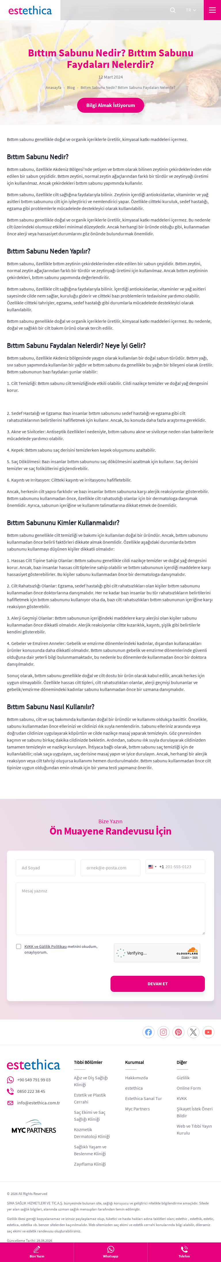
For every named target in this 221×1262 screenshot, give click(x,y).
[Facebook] (148, 1032)
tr (188, 10)
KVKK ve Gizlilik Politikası (45, 946)
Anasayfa (53, 87)
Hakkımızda (136, 1077)
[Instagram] (163, 1032)
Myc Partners (137, 1109)
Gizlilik (183, 1077)
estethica (134, 1088)
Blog (71, 87)
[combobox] (155, 866)
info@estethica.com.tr (38, 1103)
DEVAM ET (158, 983)
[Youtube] (208, 1032)
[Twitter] (193, 1032)
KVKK (182, 1098)
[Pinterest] (178, 1032)
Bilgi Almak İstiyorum (110, 105)
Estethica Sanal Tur (143, 1098)
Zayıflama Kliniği (90, 1164)
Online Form (189, 1088)
